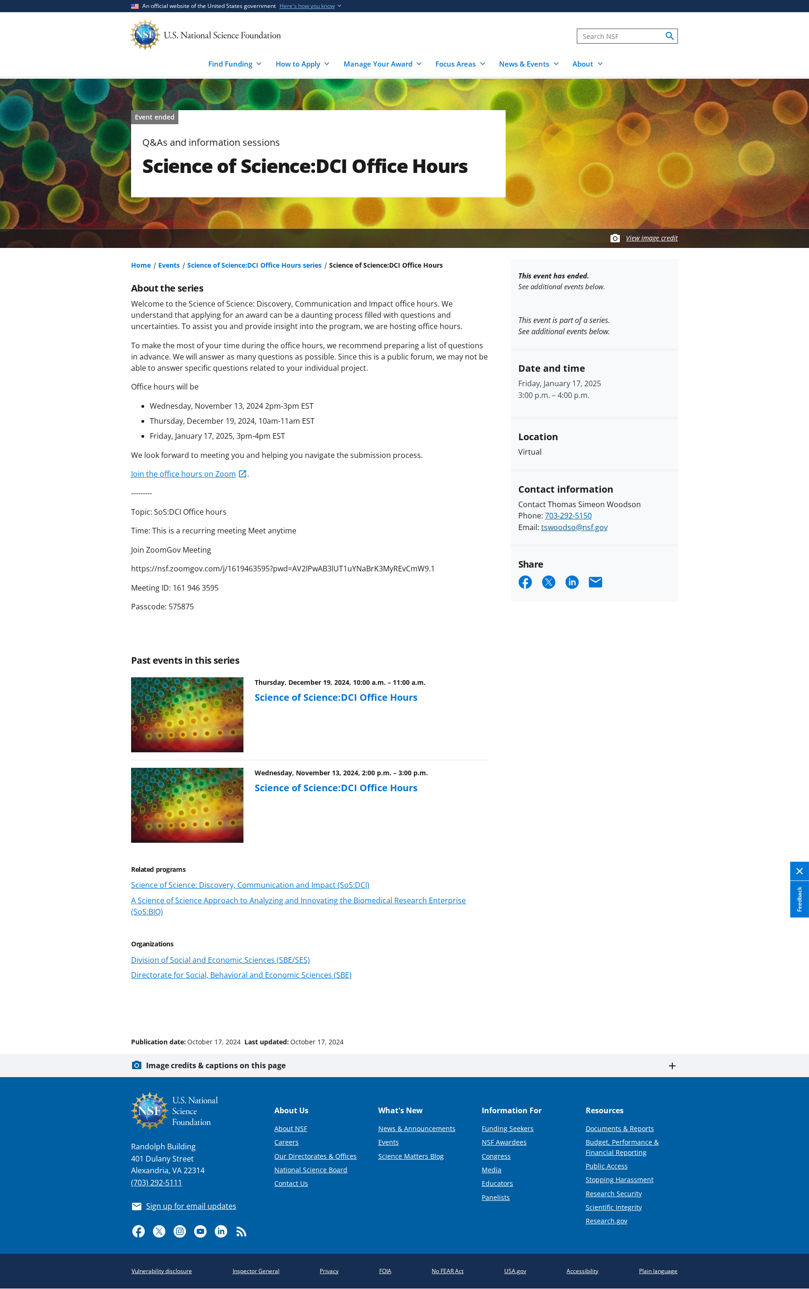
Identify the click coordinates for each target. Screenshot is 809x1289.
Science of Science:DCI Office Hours (336, 697)
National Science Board (310, 1169)
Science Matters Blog (411, 1156)
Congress (496, 1156)
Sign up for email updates (191, 1206)
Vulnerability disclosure (162, 1271)
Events (169, 265)
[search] (670, 36)
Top (788, 1006)
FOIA (385, 1271)
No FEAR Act (447, 1271)
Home (141, 265)
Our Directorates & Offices (315, 1156)
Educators (497, 1183)
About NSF (290, 1128)
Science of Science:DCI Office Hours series (254, 265)
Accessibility (582, 1271)
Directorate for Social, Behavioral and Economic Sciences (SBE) (241, 975)
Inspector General (256, 1271)
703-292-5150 (568, 515)
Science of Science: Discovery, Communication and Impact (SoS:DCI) (250, 885)
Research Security (614, 1193)
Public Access (607, 1166)
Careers (286, 1142)
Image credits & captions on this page (216, 1065)
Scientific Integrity (614, 1207)
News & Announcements (417, 1128)
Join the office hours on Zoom (183, 474)
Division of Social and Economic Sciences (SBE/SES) (220, 960)
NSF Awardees (504, 1142)
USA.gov (515, 1271)
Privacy (329, 1271)
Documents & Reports (620, 1128)
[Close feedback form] (799, 871)
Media (491, 1169)
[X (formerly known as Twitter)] (159, 1231)
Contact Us (291, 1183)
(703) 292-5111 (156, 1182)
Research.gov (606, 1220)
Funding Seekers (508, 1128)
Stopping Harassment (620, 1179)
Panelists (496, 1197)
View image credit (652, 237)
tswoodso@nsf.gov (574, 527)
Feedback (799, 899)
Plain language (658, 1271)
